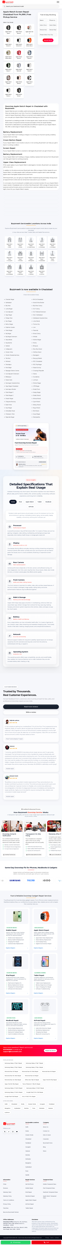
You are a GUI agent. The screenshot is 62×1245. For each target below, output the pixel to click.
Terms (52, 1237)
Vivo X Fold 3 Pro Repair (28, 1096)
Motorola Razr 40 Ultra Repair (13, 1079)
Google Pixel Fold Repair (11, 1096)
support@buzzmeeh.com (12, 1051)
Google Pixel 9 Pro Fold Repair (34, 1092)
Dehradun (41, 1108)
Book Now (48, 40)
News (44, 1151)
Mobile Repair (29, 1188)
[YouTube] (16, 1131)
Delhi (6, 1104)
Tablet (40, 502)
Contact (57, 1237)
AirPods (31, 506)
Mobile (13, 502)
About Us (45, 1127)
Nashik (27, 1175)
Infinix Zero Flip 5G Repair (32, 1079)
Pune (33, 1108)
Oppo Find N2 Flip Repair (12, 1084)
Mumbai (26, 1108)
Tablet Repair (29, 1208)
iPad (20, 502)
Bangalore (7, 1108)
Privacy (47, 1237)
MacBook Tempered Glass (50, 1192)
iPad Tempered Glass (49, 1188)
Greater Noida (32, 1104)
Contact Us (46, 1131)
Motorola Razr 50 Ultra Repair (30, 1071)
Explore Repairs (17, 948)
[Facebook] (8, 1131)
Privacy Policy (7, 1204)
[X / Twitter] (4, 1131)
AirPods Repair (29, 1204)
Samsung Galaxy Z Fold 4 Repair (13, 1092)
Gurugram (42, 1104)
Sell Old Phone (29, 1184)
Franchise (5, 1208)
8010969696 (7, 1049)
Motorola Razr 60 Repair (49, 1071)
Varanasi (50, 1108)
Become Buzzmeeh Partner (11, 1212)
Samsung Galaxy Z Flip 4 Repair (34, 1067)
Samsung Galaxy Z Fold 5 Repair (35, 1088)
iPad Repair (28, 1192)
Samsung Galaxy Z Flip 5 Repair (13, 1067)
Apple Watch (30, 502)
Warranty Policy (7, 1196)
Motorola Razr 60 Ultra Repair (13, 1075)
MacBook (48, 502)
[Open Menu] (58, 2)
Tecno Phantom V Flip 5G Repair (31, 1084)
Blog (44, 1147)
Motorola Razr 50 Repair (11, 1071)
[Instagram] (12, 1131)
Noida (22, 1104)
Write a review (31, 712)
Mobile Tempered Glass (49, 1184)
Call (47, 1242)
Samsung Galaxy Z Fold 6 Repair (13, 1088)
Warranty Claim (7, 1192)
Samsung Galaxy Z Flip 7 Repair (34, 1063)
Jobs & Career (47, 1135)
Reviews (5, 1188)
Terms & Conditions (8, 1200)
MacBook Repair (30, 1196)
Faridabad (51, 1104)
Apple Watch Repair (30, 1200)
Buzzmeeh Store (47, 1143)
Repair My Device (50, 1050)
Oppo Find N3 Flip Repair (50, 1079)
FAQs (4, 1184)
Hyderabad (17, 1108)
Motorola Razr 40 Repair (31, 1075)
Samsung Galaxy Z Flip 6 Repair (13, 1063)
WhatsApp (17, 1242)
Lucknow (7, 1112)
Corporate (46, 1139)
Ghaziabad (14, 1104)
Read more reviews (31, 707)
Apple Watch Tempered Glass (49, 1196)
